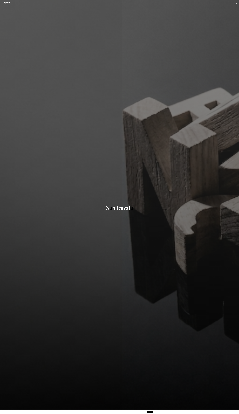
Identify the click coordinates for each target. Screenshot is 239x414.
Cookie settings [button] (142, 411)
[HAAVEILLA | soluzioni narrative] (6, 3)
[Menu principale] (235, 3)
